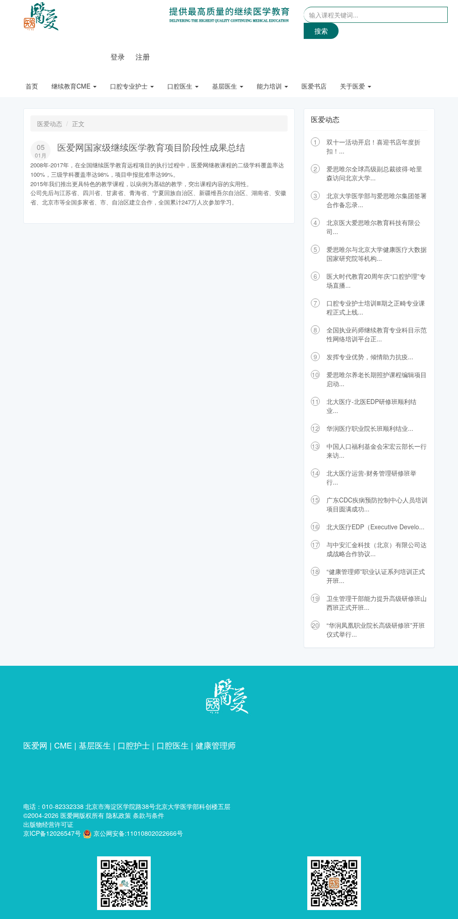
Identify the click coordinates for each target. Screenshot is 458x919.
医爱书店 (314, 85)
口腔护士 (134, 745)
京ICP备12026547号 (52, 833)
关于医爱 (353, 85)
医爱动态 (49, 123)
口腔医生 (180, 85)
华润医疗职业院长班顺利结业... (370, 428)
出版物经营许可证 (48, 824)
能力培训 (270, 85)
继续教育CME (71, 85)
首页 (31, 85)
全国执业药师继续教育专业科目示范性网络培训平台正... (377, 334)
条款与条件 (148, 815)
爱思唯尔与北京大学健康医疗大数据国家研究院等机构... (377, 254)
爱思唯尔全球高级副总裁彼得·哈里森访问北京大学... (374, 173)
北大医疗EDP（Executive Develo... (375, 526)
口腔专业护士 (129, 85)
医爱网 (35, 745)
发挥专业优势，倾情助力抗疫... (370, 356)
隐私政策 (118, 815)
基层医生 (225, 85)
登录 (117, 56)
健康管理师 (215, 745)
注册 (143, 56)
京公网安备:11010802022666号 (137, 833)
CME (63, 745)
